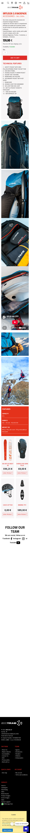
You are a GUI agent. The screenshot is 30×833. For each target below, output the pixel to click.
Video (2, 792)
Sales (2, 800)
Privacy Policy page (6, 824)
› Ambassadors (19, 758)
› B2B (2, 758)
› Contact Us (4, 756)
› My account (18, 773)
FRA (20, 3)
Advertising (4, 790)
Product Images (5, 796)
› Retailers (17, 754)
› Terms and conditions (21, 775)
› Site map (4, 773)
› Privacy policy (5, 760)
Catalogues (4, 788)
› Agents (17, 750)
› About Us (4, 750)
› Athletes (17, 756)
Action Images (5, 798)
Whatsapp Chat (8, 804)
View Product (7, 473)
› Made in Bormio (6, 752)
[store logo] (15, 7)
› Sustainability (5, 754)
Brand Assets (5, 794)
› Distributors (18, 752)
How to (3, 786)
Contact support (5, 802)
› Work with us (5, 762)
